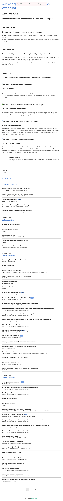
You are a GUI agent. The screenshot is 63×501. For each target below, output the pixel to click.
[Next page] (38, 489)
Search (5, 170)
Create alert (12, 163)
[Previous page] (24, 489)
